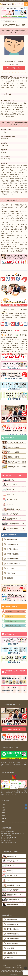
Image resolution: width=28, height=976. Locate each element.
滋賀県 (3, 815)
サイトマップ (19, 967)
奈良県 (3, 812)
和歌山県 (4, 818)
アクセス (14, 967)
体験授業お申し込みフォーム (14, 729)
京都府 (3, 810)
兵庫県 (3, 807)
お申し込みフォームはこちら (16, 434)
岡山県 (3, 821)
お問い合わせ (8, 967)
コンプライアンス (10, 965)
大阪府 (3, 804)
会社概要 (4, 965)
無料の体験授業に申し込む (14, 68)
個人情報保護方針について (21, 965)
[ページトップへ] (25, 968)
